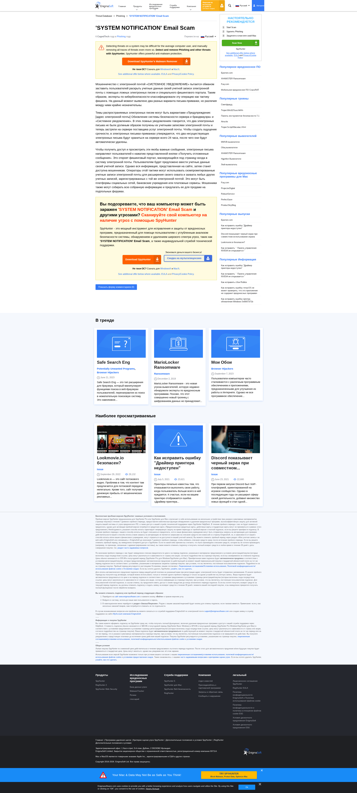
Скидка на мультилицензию (184, 258)
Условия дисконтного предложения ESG (242, 726)
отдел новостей (205, 681)
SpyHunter (100, 681)
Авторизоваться (263, 5)
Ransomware (162, 373)
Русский (243, 5)
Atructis (224, 121)
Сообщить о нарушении (209, 696)
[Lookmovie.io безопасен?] (121, 439)
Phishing (120, 16)
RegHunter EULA (240, 688)
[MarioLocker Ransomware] (178, 344)
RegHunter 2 (101, 685)
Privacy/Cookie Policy (183, 74)
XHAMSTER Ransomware (233, 78)
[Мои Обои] (235, 344)
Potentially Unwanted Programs (116, 368)
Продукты (137, 6)
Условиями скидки (131, 569)
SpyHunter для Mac (173, 685)
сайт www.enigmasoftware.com (127, 597)
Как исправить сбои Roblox (234, 282)
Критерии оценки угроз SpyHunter (148, 740)
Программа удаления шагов (118, 740)
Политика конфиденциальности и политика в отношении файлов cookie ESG (247, 709)
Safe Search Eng (113, 362)
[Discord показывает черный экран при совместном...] (235, 439)
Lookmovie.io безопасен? (233, 242)
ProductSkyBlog (228, 205)
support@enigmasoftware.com (216, 611)
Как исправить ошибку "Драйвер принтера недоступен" (236, 226)
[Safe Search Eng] (121, 344)
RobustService (228, 194)
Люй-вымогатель (229, 164)
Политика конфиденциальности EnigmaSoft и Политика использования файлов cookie (246, 696)
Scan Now (237, 43)
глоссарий (134, 699)
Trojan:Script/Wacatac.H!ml (233, 127)
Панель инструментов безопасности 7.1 (240, 116)
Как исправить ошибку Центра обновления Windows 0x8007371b (237, 300)
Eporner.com (227, 73)
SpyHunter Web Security (106, 689)
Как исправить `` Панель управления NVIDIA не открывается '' (238, 249)
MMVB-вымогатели (230, 142)
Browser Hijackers (108, 372)
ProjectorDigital (228, 188)
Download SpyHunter (138, 259)
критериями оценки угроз (219, 657)
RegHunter (169, 693)
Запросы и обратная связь (210, 692)
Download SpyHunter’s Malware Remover (152, 61)
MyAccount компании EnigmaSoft (127, 614)
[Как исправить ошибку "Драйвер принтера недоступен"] (178, 439)
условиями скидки (194, 639)
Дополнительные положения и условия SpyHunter (189, 740)
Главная (122, 6)
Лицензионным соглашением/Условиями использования (202, 566)
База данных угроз (138, 687)
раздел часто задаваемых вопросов (133, 548)
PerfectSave (226, 199)
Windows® (165, 69)
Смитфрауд (226, 104)
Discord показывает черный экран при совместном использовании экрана (239, 235)
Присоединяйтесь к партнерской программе (209, 686)
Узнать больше (152, 789)
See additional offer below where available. (139, 74)
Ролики (133, 695)
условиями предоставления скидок (138, 657)
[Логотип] (104, 5)
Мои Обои (221, 362)
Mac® (176, 69)
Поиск (230, 5)
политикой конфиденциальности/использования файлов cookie (157, 639)
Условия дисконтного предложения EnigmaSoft (244, 719)
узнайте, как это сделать (181, 569)
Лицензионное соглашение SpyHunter (245, 682)
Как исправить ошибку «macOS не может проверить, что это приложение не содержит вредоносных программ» (239, 290)
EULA (164, 74)
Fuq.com (225, 84)
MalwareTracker (137, 691)
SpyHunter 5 (169, 681)
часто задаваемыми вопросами (193, 657)
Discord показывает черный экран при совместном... (232, 463)
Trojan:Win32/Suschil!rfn (232, 110)
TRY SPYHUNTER (229, 775)
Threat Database (104, 16)
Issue (100, 469)
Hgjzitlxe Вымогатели (231, 159)
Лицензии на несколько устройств (208, 5)
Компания (191, 6)
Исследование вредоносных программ (155, 6)
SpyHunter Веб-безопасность (177, 689)
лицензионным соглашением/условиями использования (201, 655)
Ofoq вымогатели (229, 147)
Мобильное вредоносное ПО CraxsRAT (240, 90)
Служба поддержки (175, 6)
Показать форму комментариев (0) (116, 287)
